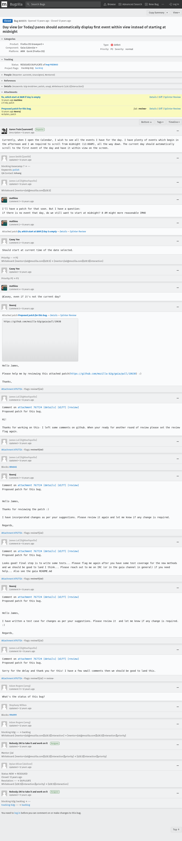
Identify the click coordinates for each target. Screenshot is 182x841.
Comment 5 (14, 308)
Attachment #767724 (11, 389)
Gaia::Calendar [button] (28, 47)
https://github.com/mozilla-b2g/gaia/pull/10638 (103, 373)
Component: (12, 47)
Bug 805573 (20, 20)
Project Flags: (12, 68)
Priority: (104, 49)
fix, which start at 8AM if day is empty (21, 97)
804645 (13, 467)
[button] (174, 4)
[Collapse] (178, 131)
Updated (13, 160)
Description (14, 132)
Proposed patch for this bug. (16, 108)
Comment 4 (14, 289)
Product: (14, 44)
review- (143, 108)
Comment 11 (15, 689)
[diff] (62, 407)
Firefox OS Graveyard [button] (32, 44)
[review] (73, 407)
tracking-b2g (8, 805)
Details (153, 97)
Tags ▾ (160, 122)
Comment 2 (14, 224)
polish (16, 169)
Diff (160, 97)
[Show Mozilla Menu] (4, 4)
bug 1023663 (52, 64)
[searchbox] (63, 4)
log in (17, 813)
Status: (15, 64)
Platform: (14, 51)
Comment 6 (14, 400)
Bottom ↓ (146, 122)
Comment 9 (14, 589)
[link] (40, 339)
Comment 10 (15, 651)
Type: (106, 44)
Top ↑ (176, 829)
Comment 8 (14, 543)
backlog (39, 68)
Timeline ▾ (174, 122)
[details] (49, 407)
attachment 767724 (30, 407)
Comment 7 (14, 478)
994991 (13, 715)
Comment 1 (14, 201)
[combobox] (63, 4)
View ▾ (176, 12)
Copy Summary (156, 12)
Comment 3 (14, 243)
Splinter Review (172, 97)
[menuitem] (109, 4)
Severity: (119, 49)
